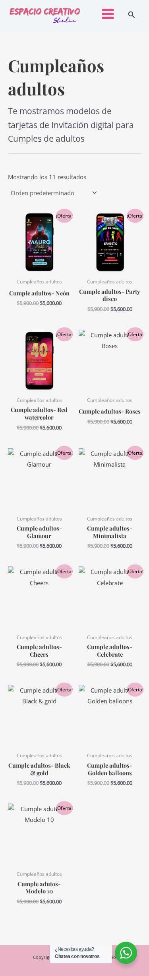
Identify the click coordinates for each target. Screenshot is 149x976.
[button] (131, 15)
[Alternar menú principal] (108, 14)
